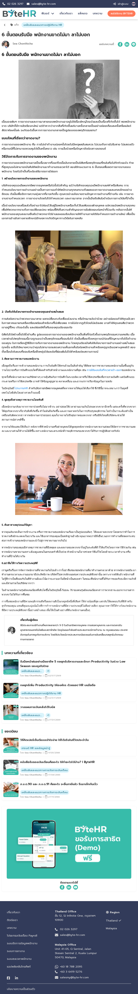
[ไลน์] (133, 44)
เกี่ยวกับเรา (66, 13)
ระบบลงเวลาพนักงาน (19, 959)
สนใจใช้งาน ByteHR (121, 13)
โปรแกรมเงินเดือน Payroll (22, 936)
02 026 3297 (68, 929)
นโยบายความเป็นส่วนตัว (21, 989)
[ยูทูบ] (75, 887)
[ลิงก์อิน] (127, 44)
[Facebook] (8, 978)
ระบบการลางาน (16, 951)
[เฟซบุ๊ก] (120, 44)
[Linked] (16, 978)
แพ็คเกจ (83, 13)
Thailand (112, 921)
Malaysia (111, 928)
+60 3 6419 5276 (71, 972)
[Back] (5, 25)
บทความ (97, 13)
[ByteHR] (19, 16)
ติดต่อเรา (12, 920)
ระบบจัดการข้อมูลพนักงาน (22, 943)
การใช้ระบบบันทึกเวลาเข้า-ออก (104, 370)
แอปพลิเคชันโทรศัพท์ (19, 967)
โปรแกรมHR (21, 388)
